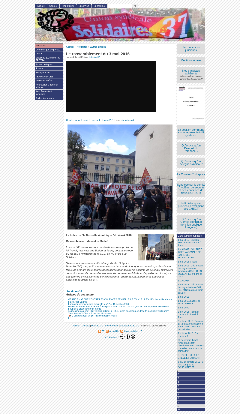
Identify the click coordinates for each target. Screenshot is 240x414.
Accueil (70, 47)
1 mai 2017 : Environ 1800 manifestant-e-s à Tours (189, 243)
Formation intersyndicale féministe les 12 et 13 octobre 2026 (99, 304)
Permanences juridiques (191, 48)
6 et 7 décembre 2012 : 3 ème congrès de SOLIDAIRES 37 (190, 365)
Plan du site (68, 6)
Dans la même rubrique (190, 236)
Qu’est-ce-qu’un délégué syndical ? (191, 162)
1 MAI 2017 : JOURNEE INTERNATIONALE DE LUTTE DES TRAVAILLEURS (190, 253)
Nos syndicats (43, 72)
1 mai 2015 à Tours (187, 261)
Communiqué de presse (48, 49)
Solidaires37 (94, 57)
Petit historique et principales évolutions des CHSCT (191, 206)
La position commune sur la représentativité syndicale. (191, 132)
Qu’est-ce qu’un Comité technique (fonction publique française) (191, 223)
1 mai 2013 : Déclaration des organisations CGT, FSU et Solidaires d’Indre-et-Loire (191, 288)
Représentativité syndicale (44, 93)
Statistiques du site (129, 325)
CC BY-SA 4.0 (112, 337)
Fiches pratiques (44, 64)
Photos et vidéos (44, 80)
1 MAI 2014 (183, 280)
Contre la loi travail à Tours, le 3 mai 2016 (90, 120)
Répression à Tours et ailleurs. (47, 86)
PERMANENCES (44, 76)
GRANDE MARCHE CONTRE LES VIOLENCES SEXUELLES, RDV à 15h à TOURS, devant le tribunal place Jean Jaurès (120, 300)
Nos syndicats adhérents (191, 72)
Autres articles (98, 47)
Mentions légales (191, 60)
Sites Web (84, 6)
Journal (39, 68)
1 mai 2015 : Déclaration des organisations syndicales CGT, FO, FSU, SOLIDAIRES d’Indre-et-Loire (191, 271)
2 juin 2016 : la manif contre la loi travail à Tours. (188, 314)
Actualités (82, 47)
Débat (39, 53)
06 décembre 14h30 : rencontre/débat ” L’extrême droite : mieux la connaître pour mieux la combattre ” (191, 345)
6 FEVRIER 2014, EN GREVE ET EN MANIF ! (189, 356)
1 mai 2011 (183, 297)
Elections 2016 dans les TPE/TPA (48, 59)
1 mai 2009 (183, 307)
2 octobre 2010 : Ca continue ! (188, 335)
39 (179, 409)
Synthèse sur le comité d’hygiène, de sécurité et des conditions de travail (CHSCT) (191, 188)
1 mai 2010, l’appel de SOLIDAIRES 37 (189, 302)
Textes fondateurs (45, 98)
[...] (69, 318)
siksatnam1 (127, 120)
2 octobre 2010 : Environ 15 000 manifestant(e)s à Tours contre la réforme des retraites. (190, 325)
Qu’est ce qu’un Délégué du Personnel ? (191, 148)
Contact (53, 6)
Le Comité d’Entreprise (191, 174)
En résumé (99, 6)
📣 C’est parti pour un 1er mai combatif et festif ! (92, 315)
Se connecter (111, 325)
